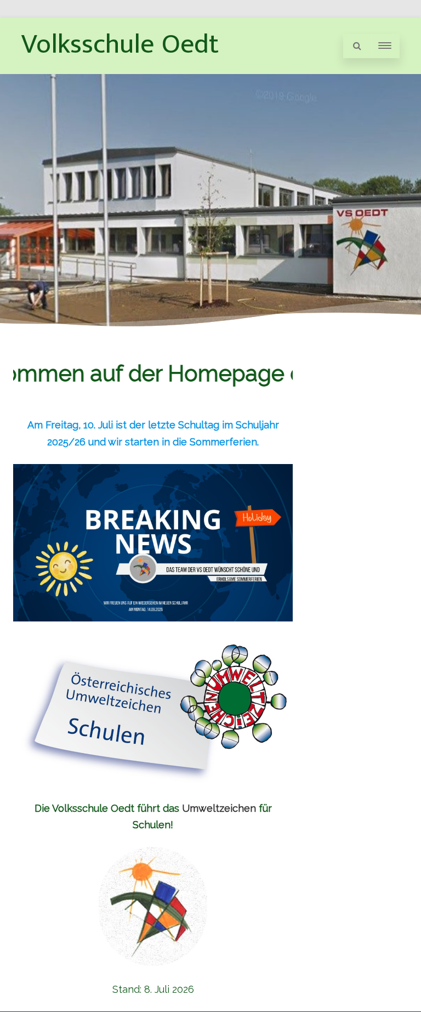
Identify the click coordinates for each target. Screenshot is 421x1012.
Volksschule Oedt (120, 44)
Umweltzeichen (219, 808)
